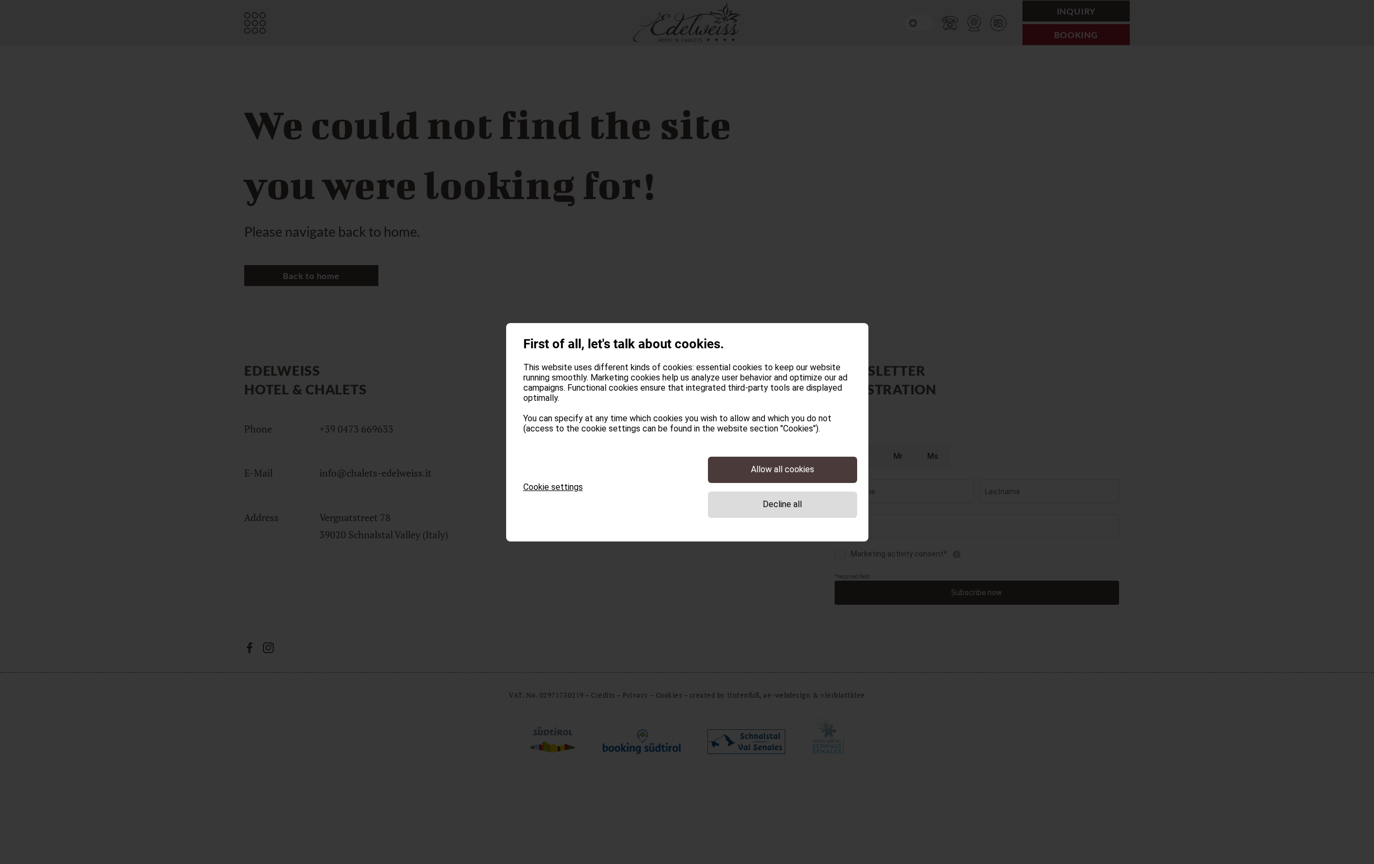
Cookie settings (553, 487)
